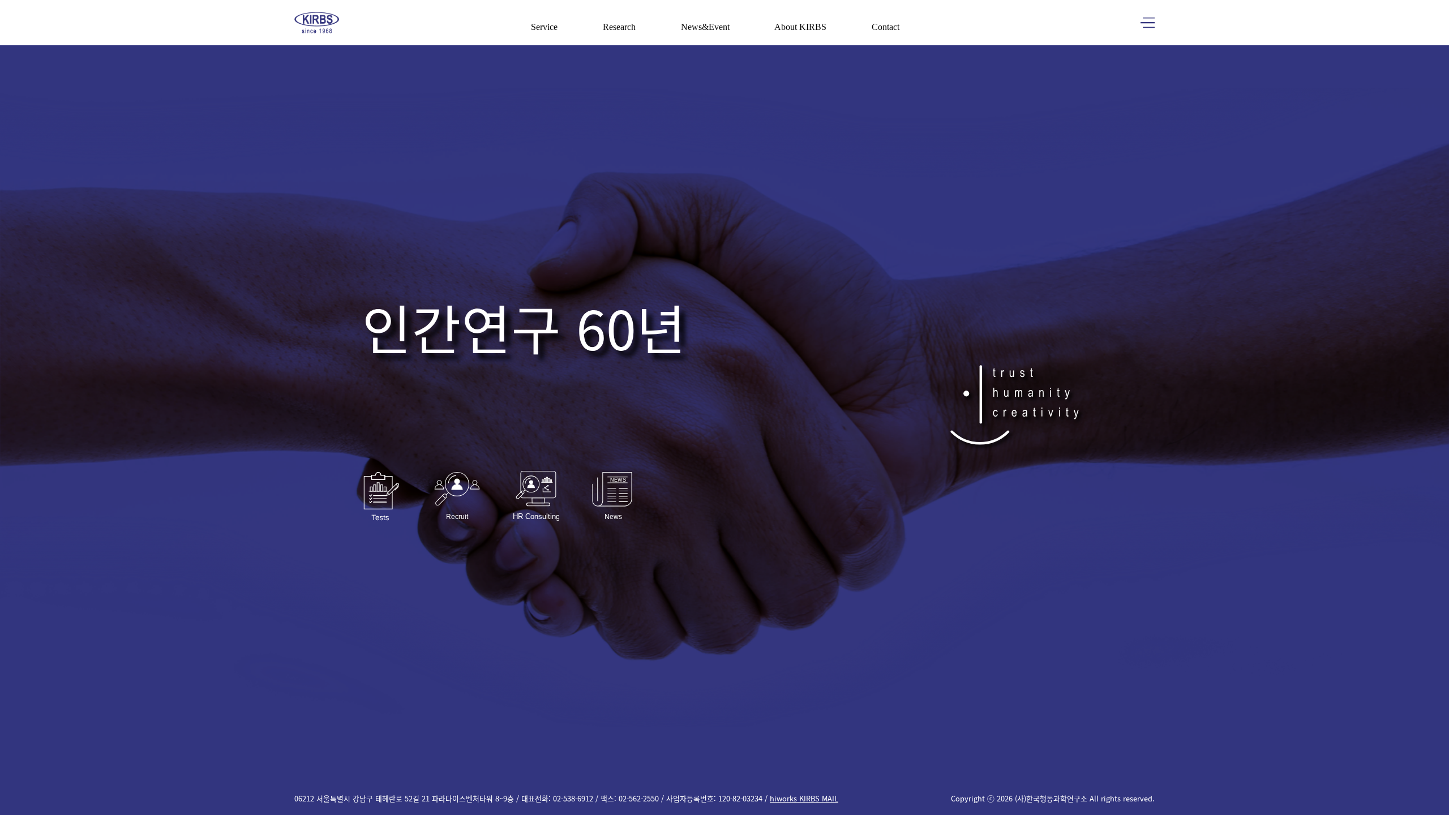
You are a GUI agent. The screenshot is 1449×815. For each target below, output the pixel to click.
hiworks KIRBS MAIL (804, 798)
